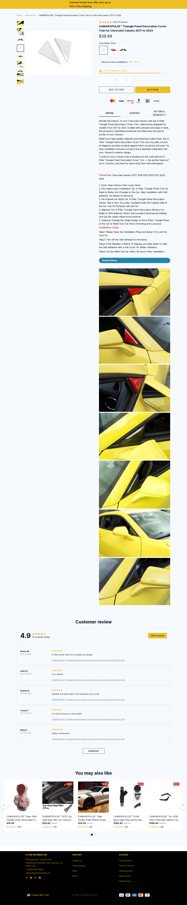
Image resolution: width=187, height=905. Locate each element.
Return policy (125, 876)
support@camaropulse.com (38, 873)
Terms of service (126, 865)
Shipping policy (126, 871)
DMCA (75, 876)
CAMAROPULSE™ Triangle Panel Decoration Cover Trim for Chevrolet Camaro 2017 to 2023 (88, 660)
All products (30, 15)
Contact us (77, 860)
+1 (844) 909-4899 (34, 869)
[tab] (92, 835)
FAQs (74, 871)
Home (19, 15)
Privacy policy (125, 860)
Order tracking (78, 865)
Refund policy (125, 881)
